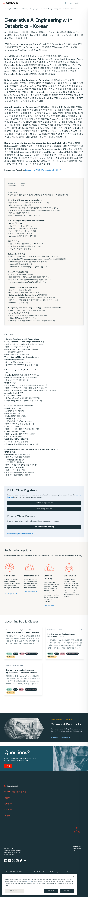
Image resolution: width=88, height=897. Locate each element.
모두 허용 (67, 891)
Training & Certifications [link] (12, 9)
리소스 (7, 810)
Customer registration (44, 503)
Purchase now (49, 605)
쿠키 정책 (29, 881)
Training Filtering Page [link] (30, 9)
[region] (39, 884)
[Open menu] (85, 3)
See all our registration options (19, 533)
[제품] (9, 797)
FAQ (8, 766)
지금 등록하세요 (9, 594)
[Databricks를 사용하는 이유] (27, 791)
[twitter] (13, 860)
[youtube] (25, 860)
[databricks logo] (11, 786)
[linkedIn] (5, 860)
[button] (71, 3)
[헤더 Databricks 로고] (10, 3)
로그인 (77, 3)
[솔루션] (11, 803)
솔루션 (7, 804)
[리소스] (11, 809)
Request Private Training (44, 527)
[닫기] (73, 876)
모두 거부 (51, 891)
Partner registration (44, 509)
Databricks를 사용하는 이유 (15, 792)
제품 (6, 798)
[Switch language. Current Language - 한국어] (65, 3)
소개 (6, 816)
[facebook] (9, 860)
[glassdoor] (21, 860)
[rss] (17, 860)
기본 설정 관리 (14, 891)
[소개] (9, 815)
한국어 (59, 170)
